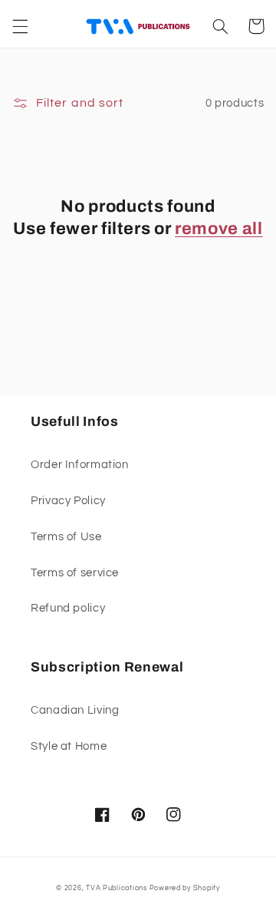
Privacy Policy (68, 500)
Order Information (80, 464)
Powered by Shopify (185, 888)
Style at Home (69, 746)
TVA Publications (116, 888)
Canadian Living (75, 710)
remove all (219, 228)
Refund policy (68, 608)
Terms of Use (66, 537)
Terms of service (75, 573)
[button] (20, 26)
